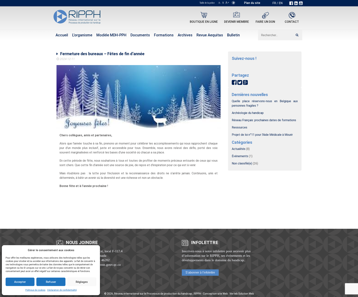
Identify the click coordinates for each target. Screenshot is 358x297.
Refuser (51, 282)
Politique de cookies (35, 290)
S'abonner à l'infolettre (200, 272)
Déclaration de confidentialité (62, 290)
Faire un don (265, 21)
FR (274, 3)
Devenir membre (236, 21)
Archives (185, 35)
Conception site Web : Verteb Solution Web (228, 293)
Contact (292, 21)
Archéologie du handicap (248, 113)
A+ (227, 2)
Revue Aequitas (210, 35)
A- (219, 2)
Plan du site (252, 3)
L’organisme (82, 35)
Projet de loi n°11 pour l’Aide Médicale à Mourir (262, 134)
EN (280, 3)
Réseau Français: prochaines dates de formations (264, 120)
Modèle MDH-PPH (111, 35)
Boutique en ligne (204, 21)
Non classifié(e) (242, 163)
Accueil (62, 35)
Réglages (82, 282)
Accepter (20, 282)
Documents (140, 35)
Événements (240, 156)
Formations (164, 35)
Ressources (239, 127)
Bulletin (233, 35)
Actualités (238, 149)
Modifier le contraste (233, 3)
